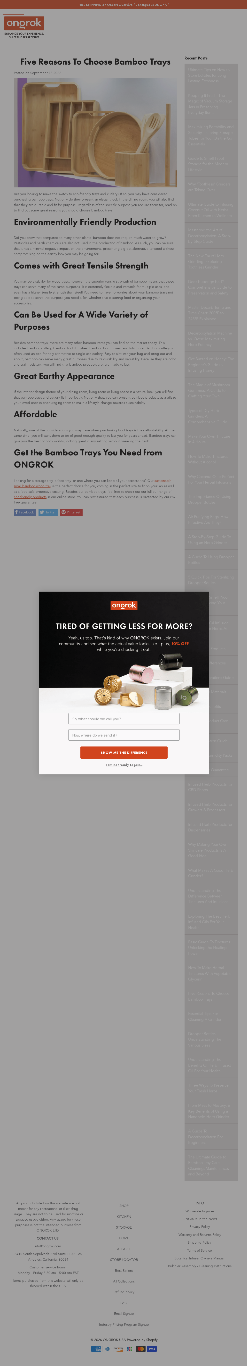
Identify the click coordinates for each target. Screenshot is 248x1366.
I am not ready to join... (124, 765)
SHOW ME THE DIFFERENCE (124, 752)
